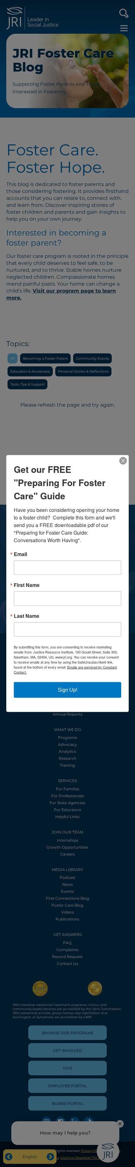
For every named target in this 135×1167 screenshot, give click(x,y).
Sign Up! (67, 690)
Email (20, 554)
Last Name (26, 615)
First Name (27, 585)
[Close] (123, 461)
